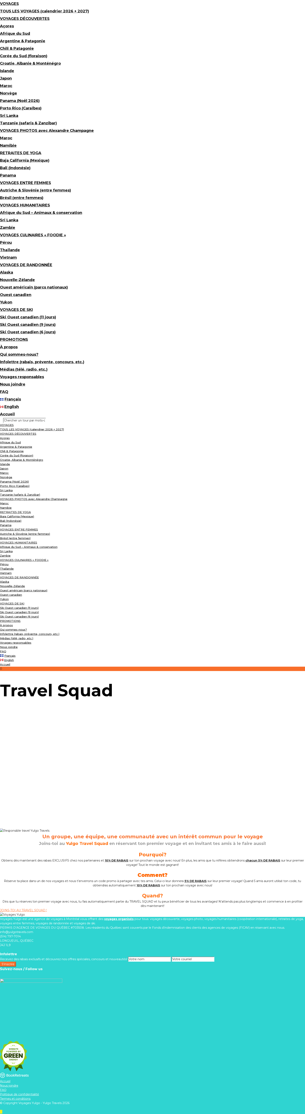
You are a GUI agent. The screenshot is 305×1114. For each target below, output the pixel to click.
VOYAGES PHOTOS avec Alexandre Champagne (47, 130)
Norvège (8, 93)
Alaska (6, 272)
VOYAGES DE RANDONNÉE (26, 265)
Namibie (8, 145)
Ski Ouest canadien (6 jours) (28, 332)
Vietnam (8, 257)
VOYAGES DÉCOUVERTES (25, 18)
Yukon (6, 302)
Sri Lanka (9, 115)
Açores (7, 26)
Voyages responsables (22, 377)
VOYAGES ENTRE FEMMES (25, 183)
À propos (9, 347)
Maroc (6, 86)
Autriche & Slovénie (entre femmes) (35, 190)
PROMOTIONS (14, 339)
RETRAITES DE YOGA (20, 153)
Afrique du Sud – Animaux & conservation (41, 212)
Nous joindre (12, 384)
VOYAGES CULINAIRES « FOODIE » (33, 235)
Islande (7, 71)
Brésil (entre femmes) (21, 197)
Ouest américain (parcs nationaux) (34, 287)
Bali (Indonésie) (15, 168)
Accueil (7, 414)
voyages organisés (119, 919)
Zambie (7, 227)
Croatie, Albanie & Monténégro (30, 63)
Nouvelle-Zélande (17, 280)
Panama (8, 175)
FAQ (4, 392)
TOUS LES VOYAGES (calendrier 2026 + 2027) (44, 11)
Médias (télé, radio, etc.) (24, 369)
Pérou (6, 242)
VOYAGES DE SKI (16, 309)
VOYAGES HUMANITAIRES (25, 205)
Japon (6, 78)
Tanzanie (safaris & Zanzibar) (28, 123)
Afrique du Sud (15, 33)
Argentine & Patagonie (22, 41)
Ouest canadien (15, 294)
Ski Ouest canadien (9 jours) (28, 324)
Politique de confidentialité (19, 1094)
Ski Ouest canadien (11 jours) (28, 317)
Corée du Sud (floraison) (23, 56)
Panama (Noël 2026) (20, 100)
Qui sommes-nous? (19, 354)
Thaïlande (10, 250)
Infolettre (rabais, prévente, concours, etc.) (42, 362)
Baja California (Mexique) (24, 160)
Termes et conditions (15, 1099)
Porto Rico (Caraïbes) (20, 108)
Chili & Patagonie (17, 48)
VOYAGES (9, 3)
